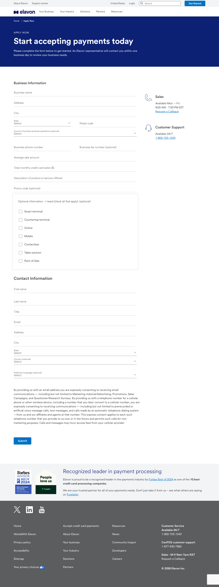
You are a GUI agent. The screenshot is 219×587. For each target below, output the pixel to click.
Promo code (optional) (27, 188)
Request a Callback (167, 111)
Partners (68, 567)
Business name (23, 92)
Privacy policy (22, 542)
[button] (195, 3)
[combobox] (160, 3)
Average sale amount (26, 157)
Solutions (68, 558)
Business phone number (28, 147)
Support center (40, 3)
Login (132, 3)
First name (20, 289)
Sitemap (19, 558)
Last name (20, 301)
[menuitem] (25, 12)
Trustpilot (72, 494)
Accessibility (21, 550)
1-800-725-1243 (165, 138)
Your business (71, 542)
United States (118, 3)
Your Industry (71, 550)
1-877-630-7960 (172, 546)
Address (19, 102)
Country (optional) (22, 359)
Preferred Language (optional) (28, 373)
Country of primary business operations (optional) (36, 131)
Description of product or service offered (38, 178)
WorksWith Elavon (25, 534)
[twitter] (17, 509)
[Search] (142, 3)
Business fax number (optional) (98, 147)
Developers (119, 550)
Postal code (86, 123)
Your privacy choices (27, 567)
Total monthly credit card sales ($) (34, 167)
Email (17, 322)
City (16, 113)
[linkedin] (29, 509)
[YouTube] (41, 509)
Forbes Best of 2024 (161, 479)
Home (17, 526)
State (16, 121)
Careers (117, 558)
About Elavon (21, 3)
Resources (118, 526)
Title (16, 311)
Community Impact (124, 542)
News (115, 534)
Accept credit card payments (81, 526)
